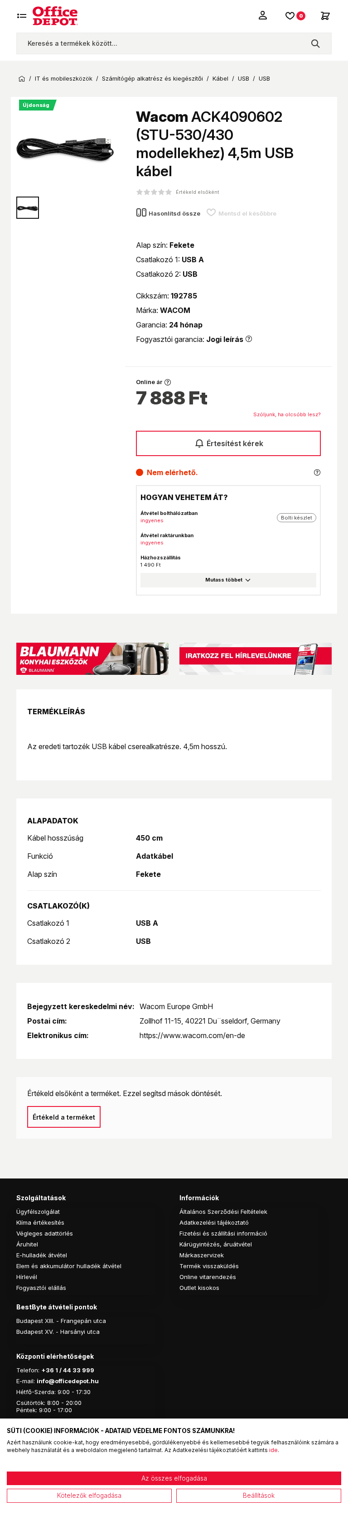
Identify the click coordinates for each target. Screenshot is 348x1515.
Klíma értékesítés (40, 1222)
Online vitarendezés (207, 1276)
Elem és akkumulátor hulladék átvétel (68, 1266)
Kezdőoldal (21, 78)
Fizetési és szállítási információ (223, 1233)
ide (273, 1450)
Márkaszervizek (201, 1255)
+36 (47, 1370)
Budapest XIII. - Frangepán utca (61, 1320)
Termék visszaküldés (209, 1266)
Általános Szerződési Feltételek (223, 1211)
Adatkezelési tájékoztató (214, 1222)
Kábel (220, 78)
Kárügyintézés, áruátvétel (215, 1244)
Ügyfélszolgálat (38, 1211)
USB (243, 78)
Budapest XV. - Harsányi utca (58, 1331)
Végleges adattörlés (44, 1233)
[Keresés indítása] (315, 43)
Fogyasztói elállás (41, 1287)
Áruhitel (27, 1244)
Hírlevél (26, 1276)
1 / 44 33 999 (74, 1370)
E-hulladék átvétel (41, 1255)
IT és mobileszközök (63, 78)
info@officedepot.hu (68, 1381)
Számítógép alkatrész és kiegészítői (152, 78)
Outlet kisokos (199, 1287)
